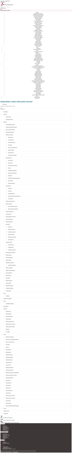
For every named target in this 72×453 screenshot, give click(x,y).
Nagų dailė (38, 28)
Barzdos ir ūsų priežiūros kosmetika (38, 66)
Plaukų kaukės (38, 57)
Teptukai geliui (11, 247)
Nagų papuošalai (38, 38)
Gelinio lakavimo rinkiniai (12, 206)
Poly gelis (10, 190)
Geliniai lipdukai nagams (38, 13)
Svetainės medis (6, 437)
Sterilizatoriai (10, 137)
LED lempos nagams (11, 142)
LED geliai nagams (11, 193)
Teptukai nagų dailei (12, 249)
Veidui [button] (37, 64)
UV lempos (10, 144)
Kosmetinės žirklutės (38, 43)
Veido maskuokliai (38, 88)
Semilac (9, 167)
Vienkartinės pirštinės (12, 265)
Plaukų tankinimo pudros (38, 60)
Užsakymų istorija (6, 443)
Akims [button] (37, 50)
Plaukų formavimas (38, 55)
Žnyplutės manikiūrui (38, 44)
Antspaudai (10, 226)
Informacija (2, 423)
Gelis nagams (38, 20)
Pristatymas (5, 428)
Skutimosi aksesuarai (38, 78)
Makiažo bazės (38, 72)
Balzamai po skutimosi (38, 65)
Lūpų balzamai (38, 71)
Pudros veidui (38, 77)
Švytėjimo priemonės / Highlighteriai (38, 80)
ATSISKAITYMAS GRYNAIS (7, 417)
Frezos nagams (11, 139)
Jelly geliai (10, 188)
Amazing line (10, 160)
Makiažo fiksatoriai (38, 73)
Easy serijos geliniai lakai (12, 165)
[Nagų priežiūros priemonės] (7, 5)
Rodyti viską (37, 98)
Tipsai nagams (38, 45)
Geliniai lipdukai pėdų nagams (38, 14)
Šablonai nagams (38, 41)
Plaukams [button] (37, 52)
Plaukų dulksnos (38, 54)
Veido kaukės (38, 86)
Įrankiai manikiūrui (38, 27)
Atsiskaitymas (5, 426)
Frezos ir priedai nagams (12, 147)
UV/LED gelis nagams (38, 23)
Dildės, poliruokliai (38, 36)
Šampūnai (38, 61)
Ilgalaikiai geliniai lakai (12, 170)
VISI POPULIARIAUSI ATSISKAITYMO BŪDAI (11, 422)
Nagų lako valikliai (11, 183)
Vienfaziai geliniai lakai (12, 173)
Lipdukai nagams (11, 234)
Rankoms (5, 114)
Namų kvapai (37, 63)
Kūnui (5, 293)
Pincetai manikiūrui (38, 32)
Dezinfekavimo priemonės (38, 30)
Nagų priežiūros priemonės (38, 25)
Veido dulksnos (38, 85)
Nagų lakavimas (38, 18)
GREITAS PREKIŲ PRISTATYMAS (9, 420)
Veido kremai (38, 87)
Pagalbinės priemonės (38, 35)
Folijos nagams (10, 239)
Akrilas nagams (38, 24)
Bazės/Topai (10, 162)
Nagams (5, 121)
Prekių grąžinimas (6, 427)
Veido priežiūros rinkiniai (38, 90)
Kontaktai (4, 438)
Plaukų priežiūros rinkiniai (38, 59)
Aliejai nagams (38, 34)
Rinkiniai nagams (38, 22)
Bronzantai (38, 68)
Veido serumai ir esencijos (38, 91)
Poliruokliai (38, 40)
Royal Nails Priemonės (38, 16)
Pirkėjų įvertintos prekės (38, 21)
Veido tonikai (38, 92)
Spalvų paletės (38, 42)
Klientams (2, 440)
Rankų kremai (8, 116)
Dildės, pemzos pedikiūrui (38, 37)
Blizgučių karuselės (11, 229)
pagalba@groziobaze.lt (7, 447)
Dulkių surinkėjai (11, 150)
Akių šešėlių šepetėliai (38, 51)
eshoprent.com (15, 452)
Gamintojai (5, 436)
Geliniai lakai (10, 180)
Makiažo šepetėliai (38, 75)
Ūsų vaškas (38, 62)
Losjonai (38, 70)
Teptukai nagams (38, 29)
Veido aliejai (38, 84)
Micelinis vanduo (38, 76)
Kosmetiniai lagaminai (37, 49)
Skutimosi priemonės (38, 79)
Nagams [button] (37, 12)
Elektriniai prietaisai (38, 17)
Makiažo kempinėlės (38, 74)
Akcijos (37, 95)
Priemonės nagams (38, 26)
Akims (5, 301)
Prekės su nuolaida (6, 434)
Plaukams (5, 308)
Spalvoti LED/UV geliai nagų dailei (14, 196)
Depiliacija (38, 48)
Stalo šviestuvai (11, 152)
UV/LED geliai (10, 198)
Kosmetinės (6, 111)
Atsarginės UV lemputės (12, 155)
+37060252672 (7, 1)
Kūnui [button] (37, 47)
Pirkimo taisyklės (6, 430)
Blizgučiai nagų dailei (12, 236)
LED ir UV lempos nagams (38, 15)
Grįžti (1, 108)
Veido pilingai (38, 89)
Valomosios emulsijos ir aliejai (38, 81)
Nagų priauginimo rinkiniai (13, 208)
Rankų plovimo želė (9, 119)
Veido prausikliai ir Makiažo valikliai (38, 94)
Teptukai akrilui (11, 244)
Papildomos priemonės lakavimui (14, 178)
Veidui (5, 334)
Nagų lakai (10, 175)
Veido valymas (38, 93)
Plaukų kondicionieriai (38, 58)
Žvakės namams (37, 97)
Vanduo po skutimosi (38, 82)
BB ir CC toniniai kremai (38, 67)
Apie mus (4, 425)
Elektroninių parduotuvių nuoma (6, 452)
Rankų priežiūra (38, 31)
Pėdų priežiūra (38, 39)
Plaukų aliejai (38, 53)
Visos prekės (5, 433)
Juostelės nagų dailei (12, 231)
